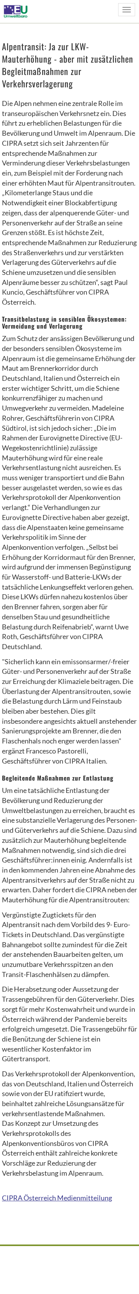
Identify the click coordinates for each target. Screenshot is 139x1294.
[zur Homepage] (18, 11)
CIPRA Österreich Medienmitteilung (57, 1197)
